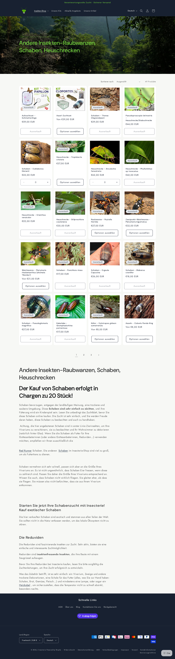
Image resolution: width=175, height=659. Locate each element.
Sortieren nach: (107, 81)
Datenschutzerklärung (86, 650)
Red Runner (25, 450)
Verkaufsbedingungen (110, 650)
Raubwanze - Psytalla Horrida (101, 220)
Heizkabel (24, 585)
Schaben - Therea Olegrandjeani (100, 116)
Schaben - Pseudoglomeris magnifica (35, 324)
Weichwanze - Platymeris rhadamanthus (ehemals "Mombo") (34, 272)
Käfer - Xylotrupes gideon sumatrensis (103, 324)
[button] (41, 11)
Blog (78, 607)
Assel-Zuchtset (64, 115)
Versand (134, 650)
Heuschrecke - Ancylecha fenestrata (103, 170)
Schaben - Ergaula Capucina (100, 271)
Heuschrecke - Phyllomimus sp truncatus (139, 170)
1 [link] (76, 354)
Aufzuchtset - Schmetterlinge (29, 116)
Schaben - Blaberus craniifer (135, 271)
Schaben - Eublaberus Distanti (33, 170)
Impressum (125, 650)
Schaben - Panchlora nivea (69, 270)
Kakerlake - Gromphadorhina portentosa (64, 325)
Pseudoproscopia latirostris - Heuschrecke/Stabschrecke (139, 118)
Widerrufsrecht (69, 650)
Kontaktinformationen (148, 650)
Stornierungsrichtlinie (148, 652)
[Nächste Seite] (99, 355)
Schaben (63, 450)
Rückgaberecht (110, 607)
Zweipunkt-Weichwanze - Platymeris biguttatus (138, 220)
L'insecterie (42, 650)
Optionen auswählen (70, 131)
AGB (60, 607)
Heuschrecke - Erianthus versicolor (34, 216)
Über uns (69, 607)
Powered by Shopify (54, 650)
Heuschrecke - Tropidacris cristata (69, 158)
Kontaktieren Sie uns (92, 607)
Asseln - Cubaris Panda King (139, 323)
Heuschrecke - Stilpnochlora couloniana (70, 220)
